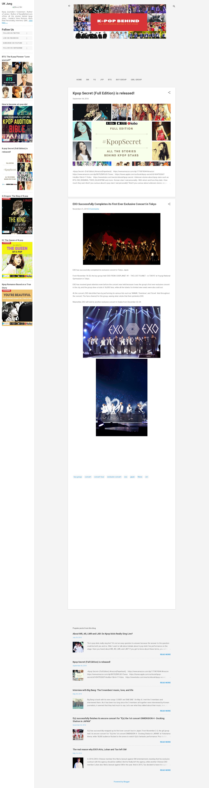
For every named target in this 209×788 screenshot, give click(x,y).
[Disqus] (121, 510)
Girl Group (136, 80)
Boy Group (121, 80)
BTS (110, 80)
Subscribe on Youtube (12, 43)
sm (146, 477)
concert (88, 477)
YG (94, 80)
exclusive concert (114, 477)
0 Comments (94, 209)
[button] (169, 92)
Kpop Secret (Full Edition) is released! (103, 93)
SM (87, 80)
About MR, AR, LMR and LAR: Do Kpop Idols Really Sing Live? (103, 633)
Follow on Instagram (12, 48)
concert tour (99, 477)
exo (125, 477)
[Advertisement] (109, 57)
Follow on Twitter (11, 33)
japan (132, 477)
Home (79, 80)
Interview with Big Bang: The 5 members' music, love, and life (103, 690)
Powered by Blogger (122, 782)
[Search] (174, 6)
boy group (78, 477)
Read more (165, 654)
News (140, 477)
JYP (102, 80)
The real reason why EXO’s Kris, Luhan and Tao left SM (100, 749)
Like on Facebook (11, 38)
